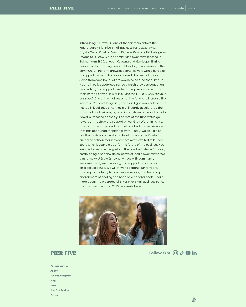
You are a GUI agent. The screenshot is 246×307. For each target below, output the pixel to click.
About (54, 270)
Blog (53, 280)
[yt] (188, 252)
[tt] (181, 252)
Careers (54, 295)
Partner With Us (59, 266)
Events (54, 285)
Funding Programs (60, 275)
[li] (194, 252)
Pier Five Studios (59, 290)
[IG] (175, 252)
